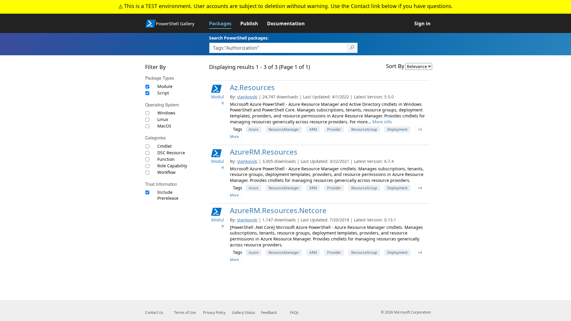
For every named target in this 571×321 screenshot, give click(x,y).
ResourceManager (284, 129)
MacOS (164, 126)
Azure (253, 129)
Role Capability (172, 166)
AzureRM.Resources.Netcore (278, 210)
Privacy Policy (214, 312)
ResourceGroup (364, 129)
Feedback (269, 312)
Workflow (166, 172)
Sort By (395, 66)
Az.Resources (252, 87)
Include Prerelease (167, 195)
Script (163, 93)
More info (382, 122)
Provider (334, 129)
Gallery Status (243, 312)
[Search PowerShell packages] (352, 48)
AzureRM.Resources (263, 152)
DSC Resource (171, 152)
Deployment (397, 129)
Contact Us (154, 312)
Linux (162, 119)
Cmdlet (164, 146)
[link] (224, 23)
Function (166, 159)
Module (164, 86)
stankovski (247, 97)
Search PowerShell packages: (239, 38)
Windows (166, 113)
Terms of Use (185, 312)
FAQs (294, 312)
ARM (313, 129)
